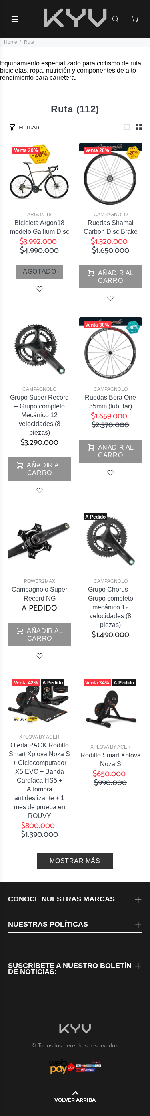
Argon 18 (39, 214)
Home (10, 42)
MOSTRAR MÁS (75, 861)
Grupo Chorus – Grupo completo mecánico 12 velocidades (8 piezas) (110, 607)
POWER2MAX (39, 581)
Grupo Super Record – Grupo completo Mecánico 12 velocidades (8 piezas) (39, 415)
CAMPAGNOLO (111, 214)
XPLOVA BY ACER (39, 737)
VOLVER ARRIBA (75, 1100)
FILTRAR (29, 127)
